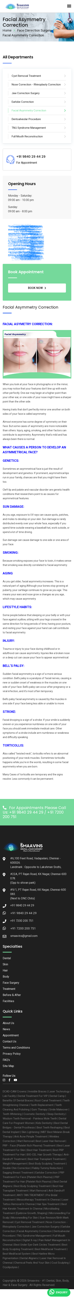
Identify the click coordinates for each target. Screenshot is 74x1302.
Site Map (8, 1066)
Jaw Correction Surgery (45, 1226)
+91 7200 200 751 (23, 928)
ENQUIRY (62, 1292)
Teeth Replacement (41, 1105)
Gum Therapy (39, 1109)
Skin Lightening (30, 1132)
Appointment (11, 1035)
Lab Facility (9, 1096)
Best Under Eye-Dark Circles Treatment (37, 1244)
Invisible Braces (37, 1091)
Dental (7, 958)
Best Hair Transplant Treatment (46, 1159)
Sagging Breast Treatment (18, 1172)
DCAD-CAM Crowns (14, 1091)
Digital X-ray (30, 1240)
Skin (5, 964)
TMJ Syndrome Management (34, 1235)
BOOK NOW (35, 288)
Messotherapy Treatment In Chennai (38, 1199)
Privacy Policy (12, 1053)
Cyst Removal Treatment (29, 1222)
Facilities (8, 1001)
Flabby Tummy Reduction (47, 1168)
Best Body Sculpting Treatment (47, 1163)
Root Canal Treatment (48, 1100)
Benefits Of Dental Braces (18, 1100)
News (6, 1029)
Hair (5, 970)
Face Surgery (11, 982)
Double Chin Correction (16, 1168)
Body (6, 976)
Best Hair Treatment (39, 1150)
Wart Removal (25, 1141)
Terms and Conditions (16, 1047)
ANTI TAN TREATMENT (30, 1195)
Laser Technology (59, 1091)
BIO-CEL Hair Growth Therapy (44, 1154)
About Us (8, 1023)
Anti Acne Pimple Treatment (30, 1136)
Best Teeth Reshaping (50, 1127)
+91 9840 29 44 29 (23, 913)
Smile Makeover (58, 1109)
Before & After (12, 995)
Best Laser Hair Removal (50, 1141)
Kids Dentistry (44, 1123)
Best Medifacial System (17, 1253)
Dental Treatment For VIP (33, 1096)
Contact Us (9, 1041)
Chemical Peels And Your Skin (32, 1262)
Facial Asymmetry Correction (34, 1231)
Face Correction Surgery (34, 30)
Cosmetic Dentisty (34, 1114)
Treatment (9, 989)
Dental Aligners (29, 1258)
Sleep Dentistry (56, 1114)
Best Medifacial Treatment (50, 1249)
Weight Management (15, 1163)
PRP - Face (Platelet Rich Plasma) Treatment (29, 1145)
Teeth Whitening (12, 1114)
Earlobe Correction (46, 1172)
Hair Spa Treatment (48, 1204)
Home (7, 30)
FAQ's (6, 1060)
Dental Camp (57, 1096)
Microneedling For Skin (24, 1217)
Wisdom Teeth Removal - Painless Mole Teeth (30, 1118)
